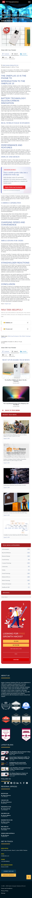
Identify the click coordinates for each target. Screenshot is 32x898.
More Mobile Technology (25, 336)
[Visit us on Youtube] (8, 783)
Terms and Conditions (6, 888)
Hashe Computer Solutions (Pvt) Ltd (16, 886)
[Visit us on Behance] (5, 783)
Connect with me (9, 871)
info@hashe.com (5, 855)
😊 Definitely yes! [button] (15, 322)
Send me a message (8, 875)
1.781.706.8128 (4, 796)
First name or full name (16, 648)
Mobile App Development (13, 336)
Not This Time (16, 645)
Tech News (3, 337)
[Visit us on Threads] (27, 783)
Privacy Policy (4, 890)
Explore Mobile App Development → (14, 187)
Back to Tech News (12, 410)
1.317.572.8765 (4, 809)
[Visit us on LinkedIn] (17, 783)
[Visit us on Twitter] (20, 783)
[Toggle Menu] (29, 2)
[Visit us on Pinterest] (11, 783)
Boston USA (4, 793)
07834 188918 (4, 829)
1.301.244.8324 (4, 823)
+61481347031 (4, 836)
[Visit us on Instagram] (14, 783)
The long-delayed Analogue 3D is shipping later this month (16, 404)
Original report (8, 303)
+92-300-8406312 (5, 861)
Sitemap (3, 893)
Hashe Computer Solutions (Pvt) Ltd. (10, 65)
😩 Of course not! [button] (15, 329)
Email (16, 653)
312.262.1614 (4, 803)
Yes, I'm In (16, 641)
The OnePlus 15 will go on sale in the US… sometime (16, 380)
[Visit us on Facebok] (24, 783)
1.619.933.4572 (4, 816)
